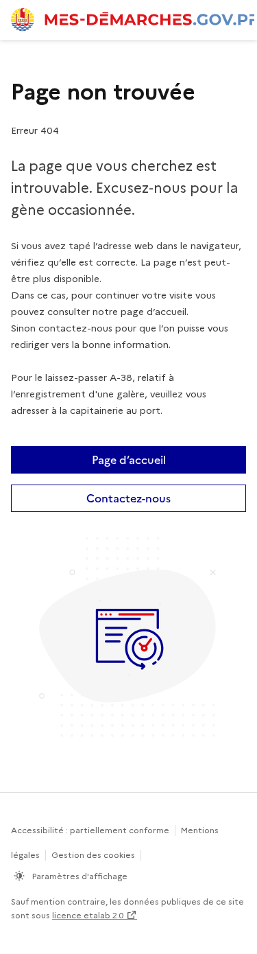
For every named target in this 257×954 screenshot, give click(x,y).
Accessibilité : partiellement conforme (90, 830)
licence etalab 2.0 (87, 915)
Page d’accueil (129, 460)
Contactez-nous (128, 498)
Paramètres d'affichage (78, 876)
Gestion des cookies (93, 855)
